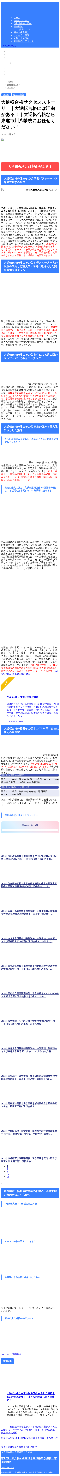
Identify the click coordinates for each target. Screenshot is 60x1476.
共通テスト (17, 63)
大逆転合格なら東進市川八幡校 (16, 1452)
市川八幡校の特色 (16, 57)
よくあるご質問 (14, 69)
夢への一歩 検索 (30, 825)
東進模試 (11, 60)
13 (8, 1176)
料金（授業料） (14, 66)
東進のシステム (14, 54)
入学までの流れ (14, 72)
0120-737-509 (9, 46)
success (5, 1354)
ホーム (10, 51)
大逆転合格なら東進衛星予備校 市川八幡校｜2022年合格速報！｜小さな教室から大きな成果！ (31, 1397)
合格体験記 (15, 1354)
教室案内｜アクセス (17, 74)
